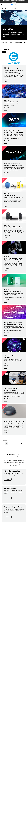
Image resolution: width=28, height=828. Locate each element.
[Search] (26, 4)
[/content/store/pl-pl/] (14, 4)
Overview (4, 8)
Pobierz (5, 81)
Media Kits (25, 8)
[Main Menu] (2, 4)
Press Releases (14, 8)
